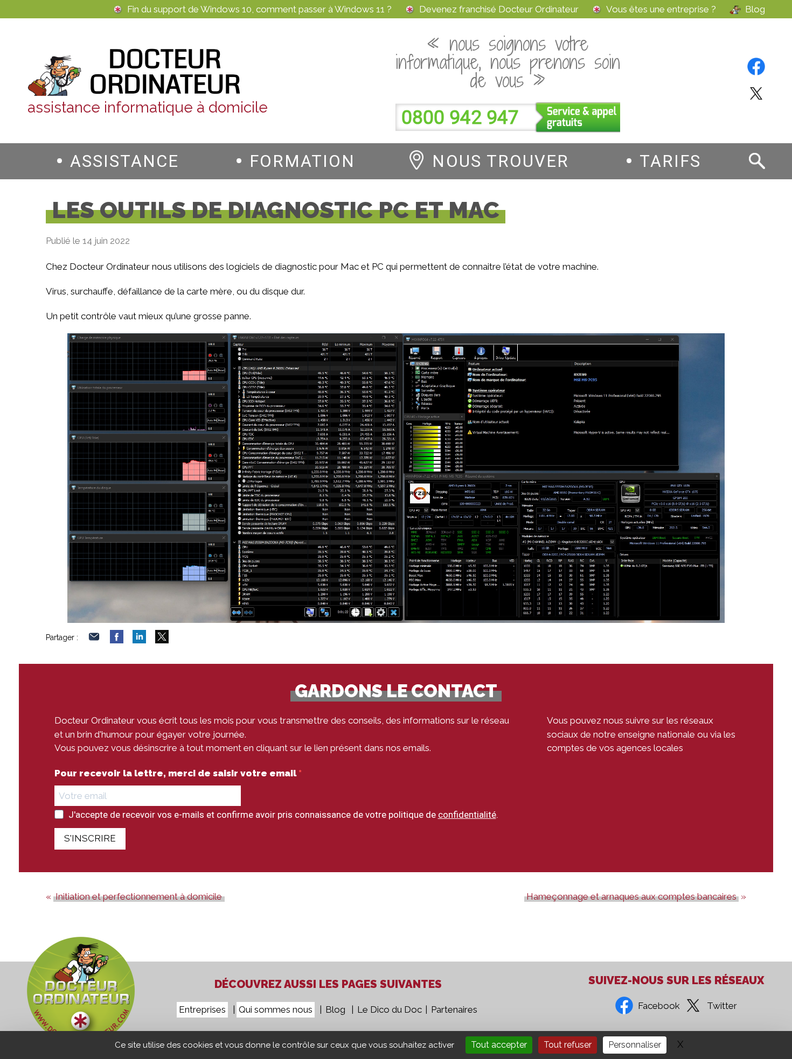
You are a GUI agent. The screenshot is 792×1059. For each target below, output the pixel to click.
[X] (162, 640)
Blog (755, 9)
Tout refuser (568, 1045)
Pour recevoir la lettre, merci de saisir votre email (176, 773)
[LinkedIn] (139, 640)
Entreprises (202, 1009)
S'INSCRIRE (90, 838)
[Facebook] (116, 640)
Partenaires (454, 1009)
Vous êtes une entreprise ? (661, 9)
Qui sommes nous (275, 1009)
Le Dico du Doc (389, 1009)
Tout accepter (499, 1045)
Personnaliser (634, 1045)
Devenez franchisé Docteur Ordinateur (499, 9)
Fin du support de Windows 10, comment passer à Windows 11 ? (259, 9)
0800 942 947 (460, 118)
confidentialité (467, 814)
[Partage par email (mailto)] (94, 640)
